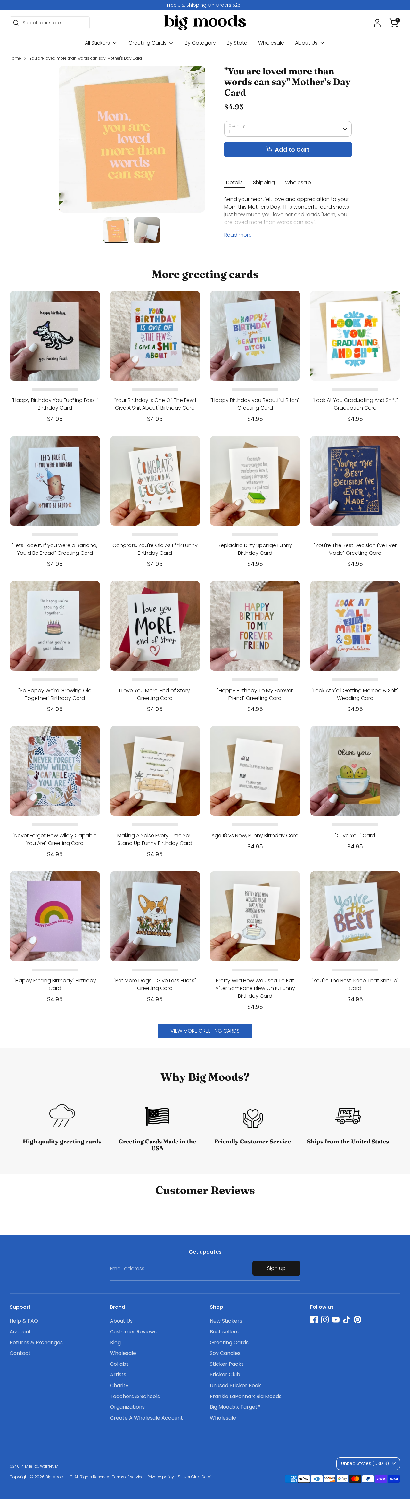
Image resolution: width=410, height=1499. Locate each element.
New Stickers (226, 1320)
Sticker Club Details (196, 1476)
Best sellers (224, 1331)
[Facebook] (314, 1319)
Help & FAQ (24, 1320)
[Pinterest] (357, 1319)
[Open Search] (16, 22)
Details (234, 182)
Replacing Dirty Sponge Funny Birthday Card (255, 549)
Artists (118, 1374)
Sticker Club (225, 1374)
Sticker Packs (227, 1364)
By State (237, 42)
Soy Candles (225, 1353)
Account (20, 1331)
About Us (307, 42)
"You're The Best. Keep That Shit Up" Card (355, 984)
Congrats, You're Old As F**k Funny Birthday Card (155, 549)
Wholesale (271, 42)
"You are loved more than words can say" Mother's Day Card (85, 58)
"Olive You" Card (355, 835)
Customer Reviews (133, 1331)
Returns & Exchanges (36, 1342)
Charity (119, 1385)
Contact (20, 1353)
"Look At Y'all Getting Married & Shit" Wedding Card (355, 694)
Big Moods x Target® (235, 1407)
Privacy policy (160, 1476)
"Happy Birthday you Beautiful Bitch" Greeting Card (254, 404)
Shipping (264, 182)
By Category (200, 42)
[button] (394, 22)
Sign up (276, 1268)
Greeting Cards (148, 42)
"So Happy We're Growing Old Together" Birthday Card (55, 694)
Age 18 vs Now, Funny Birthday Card (255, 835)
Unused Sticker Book (235, 1385)
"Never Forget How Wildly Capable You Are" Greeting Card (55, 839)
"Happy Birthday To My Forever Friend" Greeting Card (255, 694)
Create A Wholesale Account (146, 1417)
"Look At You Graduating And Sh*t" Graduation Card (355, 404)
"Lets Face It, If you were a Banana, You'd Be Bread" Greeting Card (54, 549)
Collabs (119, 1364)
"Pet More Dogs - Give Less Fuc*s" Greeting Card (155, 984)
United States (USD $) (365, 1463)
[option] (205, 5)
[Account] (377, 22)
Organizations (127, 1407)
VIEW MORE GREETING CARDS (205, 1031)
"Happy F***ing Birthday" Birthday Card (55, 984)
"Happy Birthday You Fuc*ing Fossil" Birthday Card (55, 404)
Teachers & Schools (135, 1396)
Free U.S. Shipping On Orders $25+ (205, 5)
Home (15, 58)
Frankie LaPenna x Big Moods (246, 1396)
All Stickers (98, 42)
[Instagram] (325, 1319)
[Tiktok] (346, 1319)
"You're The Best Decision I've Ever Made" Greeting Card (355, 549)
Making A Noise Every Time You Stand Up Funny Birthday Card (155, 839)
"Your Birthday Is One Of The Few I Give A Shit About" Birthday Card (155, 404)
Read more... (239, 235)
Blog (115, 1342)
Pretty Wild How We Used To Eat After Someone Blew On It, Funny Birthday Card (255, 988)
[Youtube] (336, 1319)
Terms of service (128, 1476)
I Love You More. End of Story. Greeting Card (155, 694)
